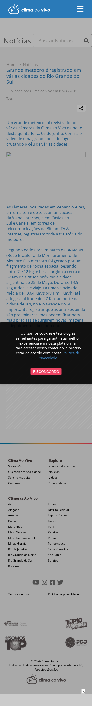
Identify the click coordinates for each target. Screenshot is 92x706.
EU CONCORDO (46, 372)
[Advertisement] (46, 700)
